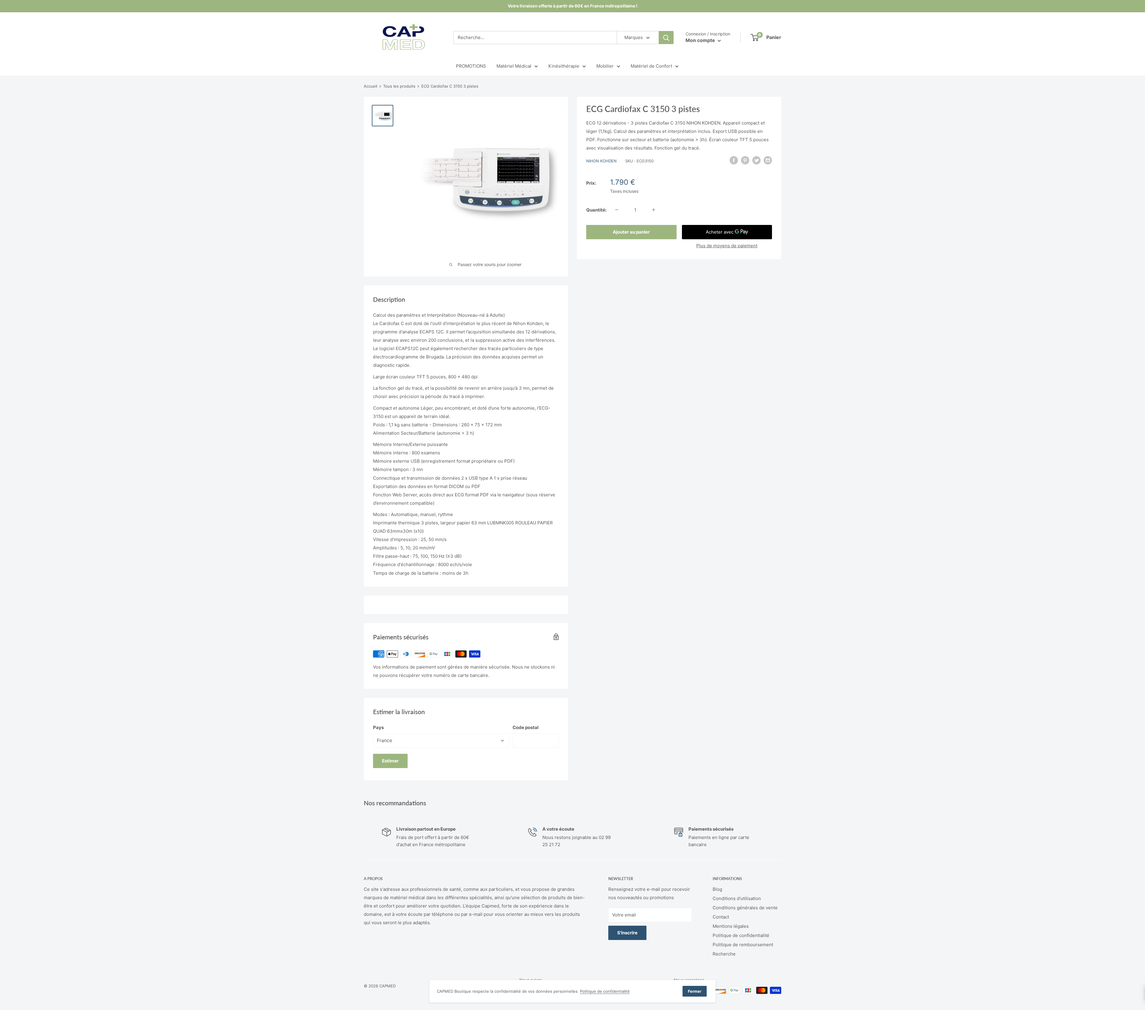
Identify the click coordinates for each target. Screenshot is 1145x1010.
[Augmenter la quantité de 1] (653, 209)
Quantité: (596, 209)
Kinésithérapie (563, 66)
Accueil (370, 86)
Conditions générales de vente (745, 907)
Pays (378, 727)
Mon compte (701, 40)
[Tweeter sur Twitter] (756, 160)
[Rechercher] (666, 37)
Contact (721, 917)
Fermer (694, 991)
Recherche (724, 954)
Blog (717, 889)
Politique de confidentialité (741, 935)
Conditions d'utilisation (737, 898)
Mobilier (605, 66)
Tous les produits (399, 86)
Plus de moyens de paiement (726, 245)
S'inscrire (627, 933)
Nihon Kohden (601, 161)
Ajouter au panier (631, 231)
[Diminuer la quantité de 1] (616, 209)
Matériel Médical (513, 66)
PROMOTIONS (471, 66)
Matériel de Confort (651, 66)
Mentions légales (731, 926)
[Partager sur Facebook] (734, 160)
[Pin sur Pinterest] (745, 160)
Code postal (526, 727)
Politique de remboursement (743, 944)
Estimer (390, 761)
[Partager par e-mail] (768, 160)
